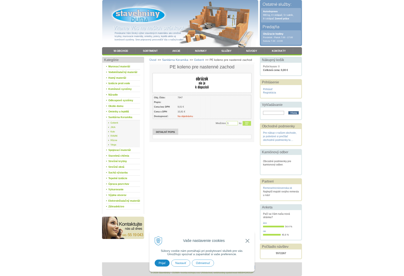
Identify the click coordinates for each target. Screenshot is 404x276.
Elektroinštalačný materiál (124, 200)
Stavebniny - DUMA (139, 15)
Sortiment (150, 50)
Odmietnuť (203, 263)
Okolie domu (115, 106)
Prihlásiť (268, 89)
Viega (113, 144)
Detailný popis (165, 132)
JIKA (112, 127)
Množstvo (221, 123)
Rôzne (113, 140)
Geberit (199, 59)
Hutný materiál (117, 77)
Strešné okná (116, 166)
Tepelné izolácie (117, 178)
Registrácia (269, 92)
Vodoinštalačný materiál (122, 72)
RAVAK (114, 136)
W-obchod (121, 50)
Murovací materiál (119, 66)
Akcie (176, 50)
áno (265, 223)
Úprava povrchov (118, 184)
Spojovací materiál (119, 150)
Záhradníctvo (116, 206)
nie (264, 231)
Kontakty (279, 50)
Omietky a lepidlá (118, 111)
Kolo (112, 131)
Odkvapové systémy (120, 100)
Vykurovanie (116, 189)
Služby (226, 50)
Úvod (152, 59)
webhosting (219, 272)
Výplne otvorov (117, 195)
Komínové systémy (120, 89)
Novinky (201, 50)
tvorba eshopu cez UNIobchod (196, 272)
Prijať (162, 263)
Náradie (113, 94)
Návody (251, 50)
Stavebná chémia (118, 155)
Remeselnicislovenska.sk (277, 188)
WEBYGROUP (245, 272)
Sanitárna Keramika (175, 59)
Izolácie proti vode (119, 83)
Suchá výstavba (118, 172)
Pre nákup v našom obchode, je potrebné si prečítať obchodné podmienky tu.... (279, 136)
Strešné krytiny (117, 161)
